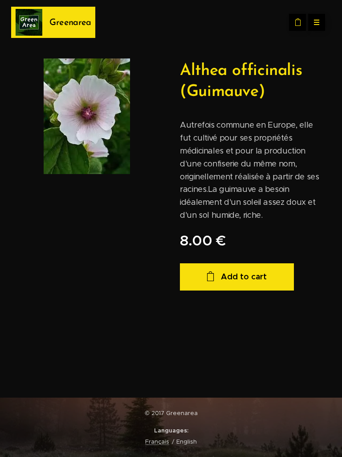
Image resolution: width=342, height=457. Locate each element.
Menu (316, 22)
